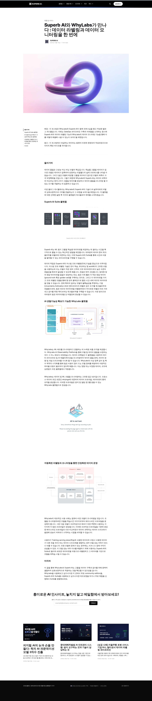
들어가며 (26, 129)
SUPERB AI (54, 40)
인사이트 (77, 4)
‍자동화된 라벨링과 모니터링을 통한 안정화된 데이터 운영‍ (31, 141)
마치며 (26, 146)
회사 (90, 4)
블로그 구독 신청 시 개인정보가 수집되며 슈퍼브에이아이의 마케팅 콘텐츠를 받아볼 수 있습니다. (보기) (76, 599)
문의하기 (118, 4)
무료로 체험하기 (94, 686)
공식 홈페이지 (125, 685)
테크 (85, 4)
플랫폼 (60, 4)
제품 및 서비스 (48, 20)
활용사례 (68, 4)
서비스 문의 (103, 686)
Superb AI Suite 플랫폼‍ (30, 132)
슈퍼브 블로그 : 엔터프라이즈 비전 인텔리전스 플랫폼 (36, 685)
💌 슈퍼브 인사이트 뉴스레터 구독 (79, 686)
